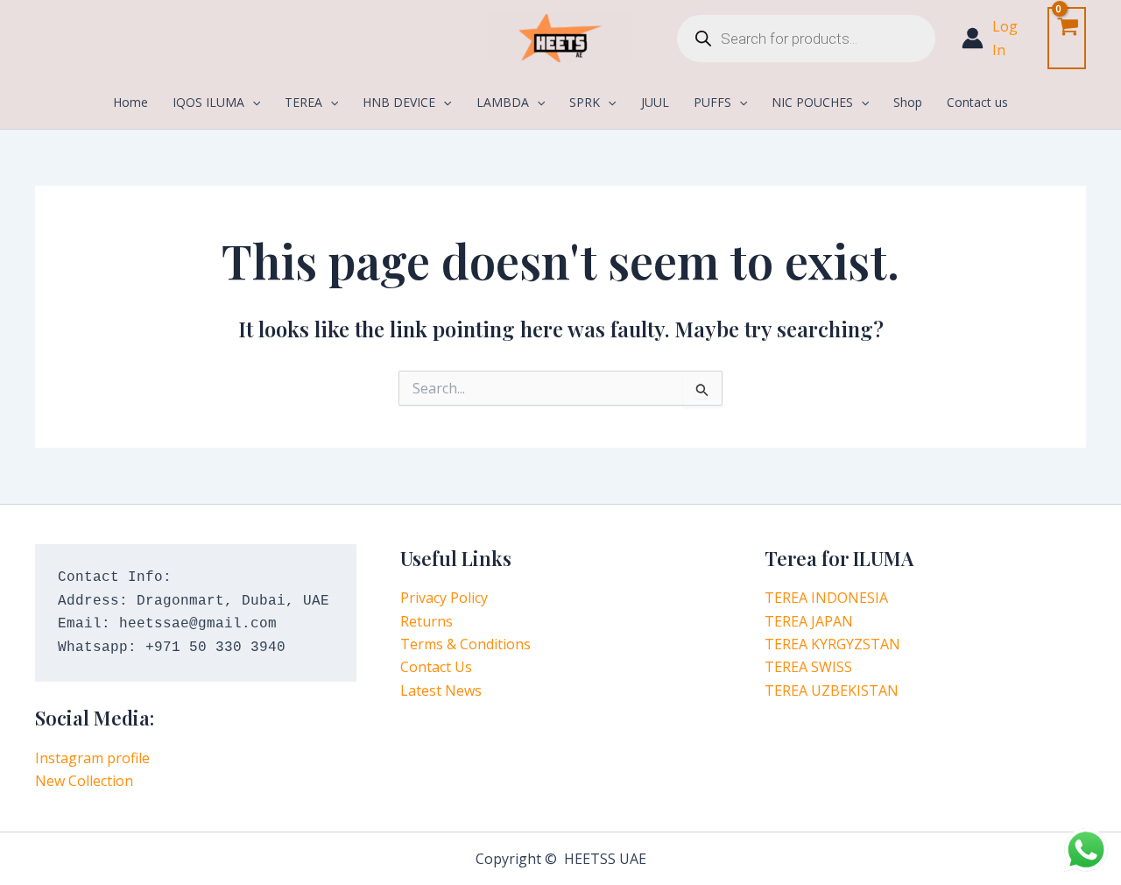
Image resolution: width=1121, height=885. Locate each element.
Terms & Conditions (465, 644)
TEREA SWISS (808, 666)
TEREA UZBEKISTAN (832, 690)
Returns (426, 621)
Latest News (441, 690)
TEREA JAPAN (809, 621)
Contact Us (436, 666)
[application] (252, 102)
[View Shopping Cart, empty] (1066, 38)
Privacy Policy (444, 597)
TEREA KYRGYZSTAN (832, 644)
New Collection (84, 780)
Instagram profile (92, 758)
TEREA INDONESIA (826, 597)
